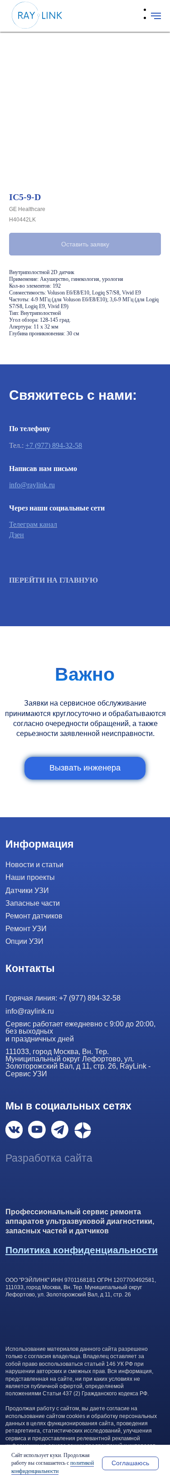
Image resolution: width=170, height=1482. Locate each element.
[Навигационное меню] (156, 16)
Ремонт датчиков (34, 916)
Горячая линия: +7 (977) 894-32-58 (63, 998)
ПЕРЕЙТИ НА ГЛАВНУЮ (53, 580)
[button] (85, 768)
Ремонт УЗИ (26, 928)
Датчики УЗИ (27, 890)
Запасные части (32, 903)
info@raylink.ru (32, 485)
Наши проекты (30, 877)
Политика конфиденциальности (81, 1250)
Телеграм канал (33, 524)
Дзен (16, 535)
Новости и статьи (34, 864)
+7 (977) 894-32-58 (53, 445)
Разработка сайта (48, 1158)
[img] (14, 1129)
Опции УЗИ (24, 941)
